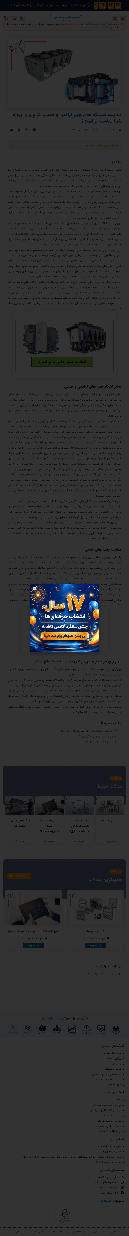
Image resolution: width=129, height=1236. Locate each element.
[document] (64, 618)
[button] (34, 588)
